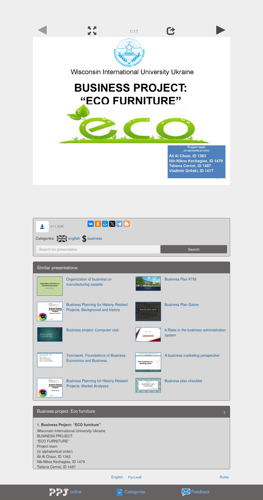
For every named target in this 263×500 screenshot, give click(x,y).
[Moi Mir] (105, 224)
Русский (135, 476)
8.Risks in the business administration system (195, 332)
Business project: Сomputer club (92, 329)
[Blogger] (127, 224)
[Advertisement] (131, 11)
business (95, 238)
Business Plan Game (182, 304)
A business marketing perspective (192, 355)
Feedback (200, 492)
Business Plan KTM (180, 279)
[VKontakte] (91, 224)
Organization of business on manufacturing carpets (89, 281)
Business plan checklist (183, 380)
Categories (135, 492)
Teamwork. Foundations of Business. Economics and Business (96, 358)
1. (38, 424)
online (75, 491)
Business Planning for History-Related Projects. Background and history (97, 307)
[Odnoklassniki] (98, 224)
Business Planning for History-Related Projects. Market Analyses (97, 383)
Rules (224, 476)
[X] (112, 224)
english (74, 238)
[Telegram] (119, 224)
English (117, 476)
